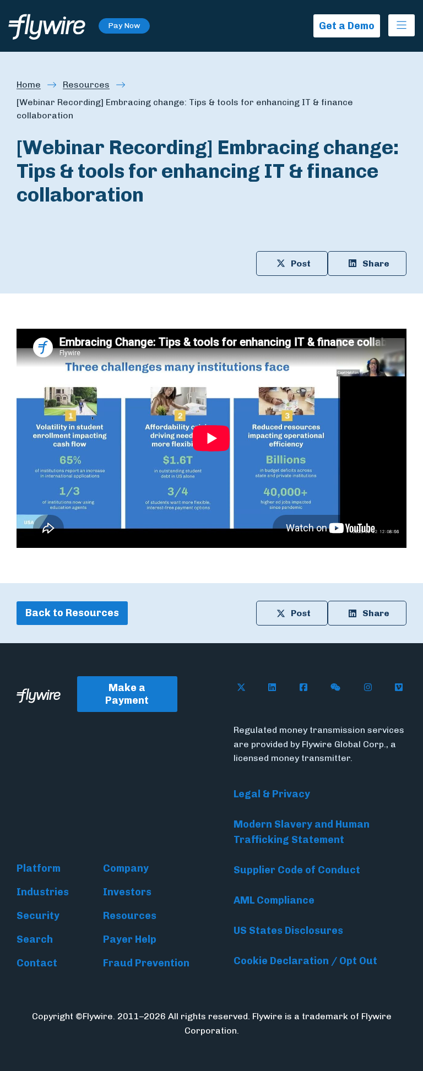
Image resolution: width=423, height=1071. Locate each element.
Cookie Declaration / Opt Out (305, 961)
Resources (86, 84)
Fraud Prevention (146, 963)
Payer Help (129, 939)
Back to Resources (72, 613)
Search (35, 939)
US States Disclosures (288, 931)
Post (301, 263)
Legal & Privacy (272, 794)
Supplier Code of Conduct (297, 870)
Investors (127, 892)
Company (126, 868)
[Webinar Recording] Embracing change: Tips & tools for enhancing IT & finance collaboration (185, 109)
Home (29, 84)
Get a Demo (347, 26)
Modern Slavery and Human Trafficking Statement (302, 832)
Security (38, 916)
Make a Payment (127, 694)
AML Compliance (274, 900)
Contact (37, 963)
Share (375, 263)
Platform (39, 868)
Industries (43, 892)
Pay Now (124, 25)
